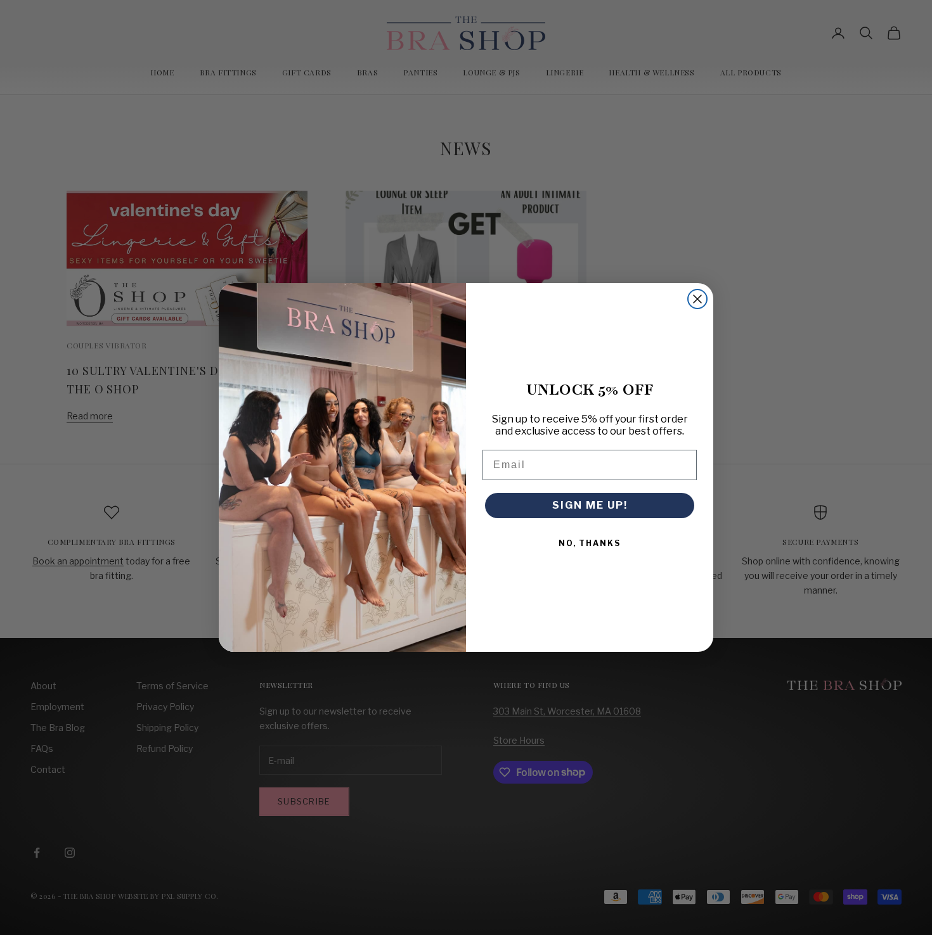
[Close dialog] (697, 298)
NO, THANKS (590, 543)
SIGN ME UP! (590, 505)
